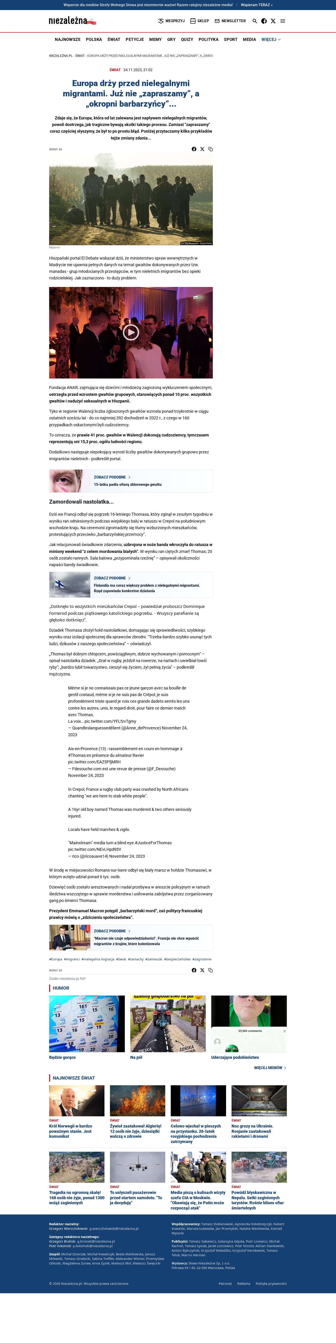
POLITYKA (209, 39)
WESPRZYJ (175, 21)
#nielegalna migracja (98, 959)
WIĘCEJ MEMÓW (268, 1068)
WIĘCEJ (268, 39)
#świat (121, 959)
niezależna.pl (61, 56)
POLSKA (94, 39)
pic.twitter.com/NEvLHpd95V (94, 849)
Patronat (225, 1283)
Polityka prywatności (271, 1283)
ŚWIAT (113, 39)
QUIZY (187, 39)
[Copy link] (210, 149)
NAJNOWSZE (67, 39)
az (60, 149)
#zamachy (136, 959)
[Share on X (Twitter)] (202, 149)
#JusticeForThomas (153, 842)
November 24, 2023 (86, 775)
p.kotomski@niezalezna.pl (93, 1246)
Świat (80, 56)
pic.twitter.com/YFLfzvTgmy (110, 721)
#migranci (72, 959)
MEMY (155, 39)
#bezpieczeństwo (177, 959)
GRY (171, 39)
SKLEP (203, 21)
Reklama (243, 1283)
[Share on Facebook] (194, 149)
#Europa (55, 959)
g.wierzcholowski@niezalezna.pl (114, 1228)
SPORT (230, 39)
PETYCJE (135, 39)
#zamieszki (153, 959)
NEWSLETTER (234, 21)
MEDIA (249, 39)
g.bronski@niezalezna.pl (96, 1241)
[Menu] (283, 21)
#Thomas (77, 755)
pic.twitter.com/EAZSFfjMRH (94, 762)
